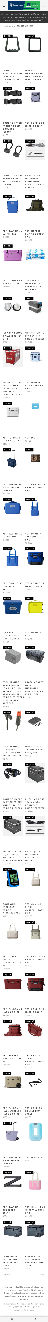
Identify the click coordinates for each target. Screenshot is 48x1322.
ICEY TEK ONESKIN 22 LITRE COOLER (11, 635)
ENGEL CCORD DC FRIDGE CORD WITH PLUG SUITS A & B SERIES (34, 181)
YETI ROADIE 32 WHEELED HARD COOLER (12, 487)
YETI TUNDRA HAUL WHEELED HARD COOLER (12, 1111)
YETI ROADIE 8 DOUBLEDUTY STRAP (34, 1111)
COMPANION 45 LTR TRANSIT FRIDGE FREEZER (35, 336)
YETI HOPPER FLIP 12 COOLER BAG (34, 234)
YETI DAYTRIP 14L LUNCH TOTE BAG (35, 536)
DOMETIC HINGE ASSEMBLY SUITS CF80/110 (35, 749)
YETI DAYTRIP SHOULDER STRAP (11, 1210)
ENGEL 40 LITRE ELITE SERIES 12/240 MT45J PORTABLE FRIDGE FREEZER (12, 388)
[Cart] (44, 5)
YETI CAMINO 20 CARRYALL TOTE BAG (35, 487)
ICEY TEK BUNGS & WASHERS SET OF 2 (12, 336)
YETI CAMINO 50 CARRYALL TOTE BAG (35, 1210)
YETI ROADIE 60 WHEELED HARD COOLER (12, 1160)
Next (42, 1274)
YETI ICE (30, 437)
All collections (8, 26)
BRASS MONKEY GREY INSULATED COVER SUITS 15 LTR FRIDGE (35, 688)
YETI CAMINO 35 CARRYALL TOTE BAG (12, 586)
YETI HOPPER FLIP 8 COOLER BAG (34, 385)
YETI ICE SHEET (34, 1157)
